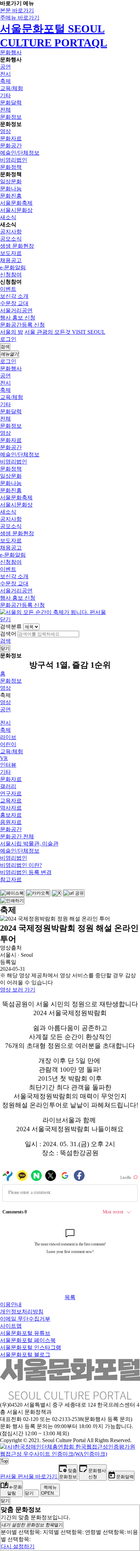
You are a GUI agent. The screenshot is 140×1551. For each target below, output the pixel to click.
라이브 (8, 737)
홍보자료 (11, 815)
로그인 (8, 339)
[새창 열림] (12, 893)
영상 (5, 131)
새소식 (8, 217)
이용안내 (11, 1304)
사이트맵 (11, 1326)
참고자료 (11, 879)
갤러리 (8, 786)
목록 (70, 1297)
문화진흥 (11, 196)
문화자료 (11, 138)
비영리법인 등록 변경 (26, 872)
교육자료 (11, 800)
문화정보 (11, 117)
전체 (5, 110)
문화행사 (11, 52)
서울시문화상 (16, 210)
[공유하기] (0, 888)
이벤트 (8, 289)
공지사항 (11, 231)
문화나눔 (11, 188)
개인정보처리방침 (21, 1311)
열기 (32, 1524)
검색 (5, 641)
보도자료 (11, 253)
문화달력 (11, 102)
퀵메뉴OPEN (49, 1490)
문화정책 (11, 167)
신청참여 (11, 275)
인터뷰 (8, 765)
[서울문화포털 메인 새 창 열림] (70, 1396)
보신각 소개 (14, 296)
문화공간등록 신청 (22, 325)
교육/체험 (11, 88)
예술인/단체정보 (19, 153)
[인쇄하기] (12, 901)
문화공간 (11, 145)
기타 (5, 95)
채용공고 (11, 260)
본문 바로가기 (17, 10)
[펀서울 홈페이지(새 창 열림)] (53, 612)
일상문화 (11, 181)
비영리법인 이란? (21, 865)
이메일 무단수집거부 (25, 1319)
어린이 (8, 744)
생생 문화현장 (17, 246)
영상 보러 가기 (17, 990)
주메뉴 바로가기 (19, 17)
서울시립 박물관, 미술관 (29, 843)
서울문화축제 (16, 203)
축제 (5, 81)
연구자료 (11, 793)
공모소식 (11, 239)
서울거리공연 (16, 310)
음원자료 (11, 822)
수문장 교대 (14, 303)
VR (4, 758)
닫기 (5, 619)
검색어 (8, 634)
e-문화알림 (13, 267)
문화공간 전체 (17, 836)
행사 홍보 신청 (17, 318)
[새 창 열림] (70, 1454)
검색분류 (11, 626)
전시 (5, 74)
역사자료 (11, 808)
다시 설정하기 (18, 1546)
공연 (5, 67)
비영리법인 (13, 160)
